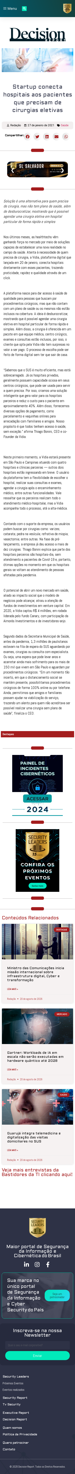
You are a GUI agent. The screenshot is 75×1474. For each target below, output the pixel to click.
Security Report (15, 1398)
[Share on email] (57, 137)
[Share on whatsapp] (66, 137)
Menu (11, 8)
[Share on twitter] (37, 137)
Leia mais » (12, 989)
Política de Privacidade (20, 1434)
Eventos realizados (13, 1390)
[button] (57, 1295)
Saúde (65, 125)
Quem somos (12, 1427)
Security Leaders (16, 1376)
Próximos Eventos (13, 1383)
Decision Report (15, 1419)
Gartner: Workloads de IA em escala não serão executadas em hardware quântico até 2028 (35, 1056)
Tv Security (12, 1404)
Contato (9, 1449)
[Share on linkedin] (47, 137)
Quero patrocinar (16, 1442)
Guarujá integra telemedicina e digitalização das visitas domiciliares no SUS (34, 1137)
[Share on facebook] (28, 137)
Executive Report (16, 1412)
